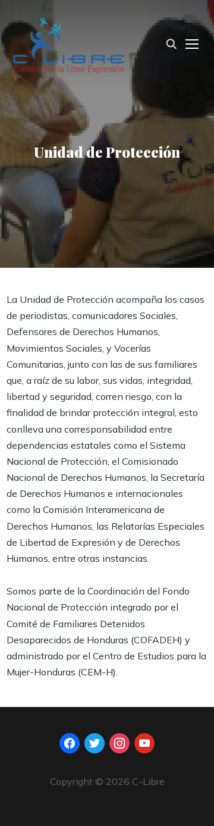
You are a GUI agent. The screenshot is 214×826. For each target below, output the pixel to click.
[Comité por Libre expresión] (69, 42)
